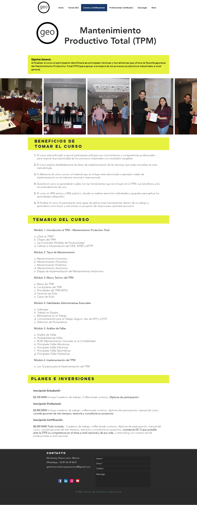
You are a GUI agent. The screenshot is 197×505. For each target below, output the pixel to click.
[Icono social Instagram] (72, 481)
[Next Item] (192, 106)
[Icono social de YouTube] (77, 481)
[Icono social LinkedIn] (66, 481)
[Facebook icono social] (60, 481)
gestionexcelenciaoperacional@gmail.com (68, 466)
